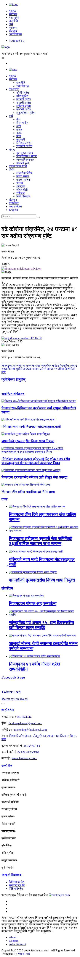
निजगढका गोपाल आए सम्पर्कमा (32, 603)
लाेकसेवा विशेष (24, 173)
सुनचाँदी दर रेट (24, 146)
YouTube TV (17, 40)
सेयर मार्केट (22, 122)
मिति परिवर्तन (23, 196)
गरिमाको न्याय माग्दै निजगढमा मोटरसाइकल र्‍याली (31, 427)
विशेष (12, 169)
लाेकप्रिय (7, 588)
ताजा (4, 499)
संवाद (12, 149)
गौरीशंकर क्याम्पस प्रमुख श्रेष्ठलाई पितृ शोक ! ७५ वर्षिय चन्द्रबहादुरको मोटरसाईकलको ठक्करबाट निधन (35, 461)
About (12, 937)
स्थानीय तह (22, 86)
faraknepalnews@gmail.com (25, 723)
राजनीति (13, 20)
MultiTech (24, 953)
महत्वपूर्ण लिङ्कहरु (11, 874)
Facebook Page (13, 677)
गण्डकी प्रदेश (23, 102)
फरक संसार (22, 176)
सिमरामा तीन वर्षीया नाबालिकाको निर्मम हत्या (28, 492)
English (13, 209)
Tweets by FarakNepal (14, 698)
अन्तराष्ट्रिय (15, 34)
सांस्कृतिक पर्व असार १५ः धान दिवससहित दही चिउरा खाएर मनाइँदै (41, 625)
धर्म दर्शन (20, 186)
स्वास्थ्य (13, 27)
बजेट (19, 132)
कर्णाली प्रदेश (23, 109)
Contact (13, 940)
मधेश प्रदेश (22, 96)
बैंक (18, 119)
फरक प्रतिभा (23, 179)
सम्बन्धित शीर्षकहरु (13, 394)
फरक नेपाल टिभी (18, 166)
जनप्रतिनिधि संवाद (26, 156)
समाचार (13, 14)
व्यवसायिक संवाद (25, 159)
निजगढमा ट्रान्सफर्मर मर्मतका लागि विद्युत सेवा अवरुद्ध (34, 477)
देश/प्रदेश (14, 17)
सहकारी (20, 139)
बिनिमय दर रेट (23, 142)
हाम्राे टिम (6, 765)
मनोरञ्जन (14, 203)
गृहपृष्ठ (12, 10)
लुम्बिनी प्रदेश (23, 106)
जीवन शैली (22, 189)
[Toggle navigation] (2, 58)
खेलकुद (13, 31)
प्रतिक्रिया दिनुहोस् (13, 379)
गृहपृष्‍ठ (12, 76)
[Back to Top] (2, 703)
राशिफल (20, 193)
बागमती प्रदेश (23, 99)
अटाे (18, 126)
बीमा (18, 136)
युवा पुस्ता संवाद (24, 152)
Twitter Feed (11, 692)
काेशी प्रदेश (22, 92)
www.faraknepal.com (24, 758)
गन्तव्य (19, 183)
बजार (19, 129)
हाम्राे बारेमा (7, 709)
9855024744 (24, 716)
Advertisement (17, 944)
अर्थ (11, 24)
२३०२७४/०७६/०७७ (28, 751)
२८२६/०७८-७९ (31, 745)
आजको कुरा (22, 163)
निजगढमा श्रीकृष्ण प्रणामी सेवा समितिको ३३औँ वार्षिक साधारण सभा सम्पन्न (40, 541)
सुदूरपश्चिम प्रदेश (25, 112)
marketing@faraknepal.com (30, 729)
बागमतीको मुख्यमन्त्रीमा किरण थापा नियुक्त (27, 441)
